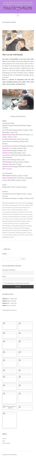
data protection (6, 443)
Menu (18, 15)
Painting (29, 225)
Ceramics (8, 209)
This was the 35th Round (12, 55)
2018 (3, 205)
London (16, 223)
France (22, 214)
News (25, 225)
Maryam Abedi (11, 225)
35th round (8, 205)
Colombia (24, 209)
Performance (10, 228)
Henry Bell (11, 216)
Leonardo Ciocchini (7, 155)
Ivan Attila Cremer (7, 146)
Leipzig (23, 221)
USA (19, 235)
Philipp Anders (18, 228)
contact (4, 438)
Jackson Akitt (6, 150)
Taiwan (25, 232)
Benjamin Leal (26, 207)
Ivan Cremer (15, 219)
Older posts (6, 249)
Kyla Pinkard (16, 221)
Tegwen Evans (6, 166)
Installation (24, 216)
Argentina (9, 207)
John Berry (5, 153)
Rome (10, 230)
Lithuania (10, 223)
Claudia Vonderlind (7, 178)
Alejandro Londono (7, 125)
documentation (23, 203)
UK (7, 235)
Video (22, 235)
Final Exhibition (15, 214)
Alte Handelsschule (28, 205)
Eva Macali (5, 139)
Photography (26, 228)
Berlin (4, 209)
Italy (31, 216)
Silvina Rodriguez (23, 230)
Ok (18, 10)
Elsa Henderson (21, 212)
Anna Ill (4, 207)
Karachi (4, 221)
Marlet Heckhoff (6, 175)
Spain (13, 232)
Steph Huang (19, 232)
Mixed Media (19, 225)
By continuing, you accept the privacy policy (17, 283)
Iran (28, 216)
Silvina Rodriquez (7, 162)
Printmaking (5, 230)
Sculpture (15, 230)
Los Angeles (21, 223)
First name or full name (8, 270)
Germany (26, 214)
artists (16, 203)
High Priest (17, 216)
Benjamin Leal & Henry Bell (10, 134)
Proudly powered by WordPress (9, 454)
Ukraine (10, 235)
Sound (10, 232)
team (3, 440)
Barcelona (19, 207)
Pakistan (4, 228)
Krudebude (10, 221)
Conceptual (5, 212)
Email (4, 276)
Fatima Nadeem (6, 214)
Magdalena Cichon (9, 237)
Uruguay (15, 235)
